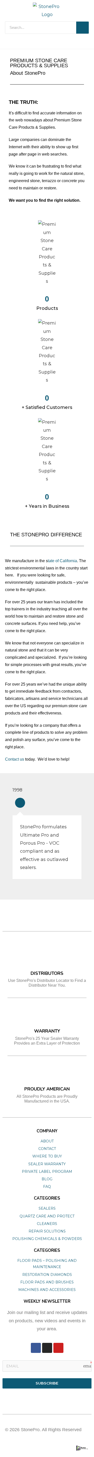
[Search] (82, 28)
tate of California (62, 561)
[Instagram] (47, 1348)
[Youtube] (58, 1348)
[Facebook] (36, 1348)
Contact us (14, 759)
